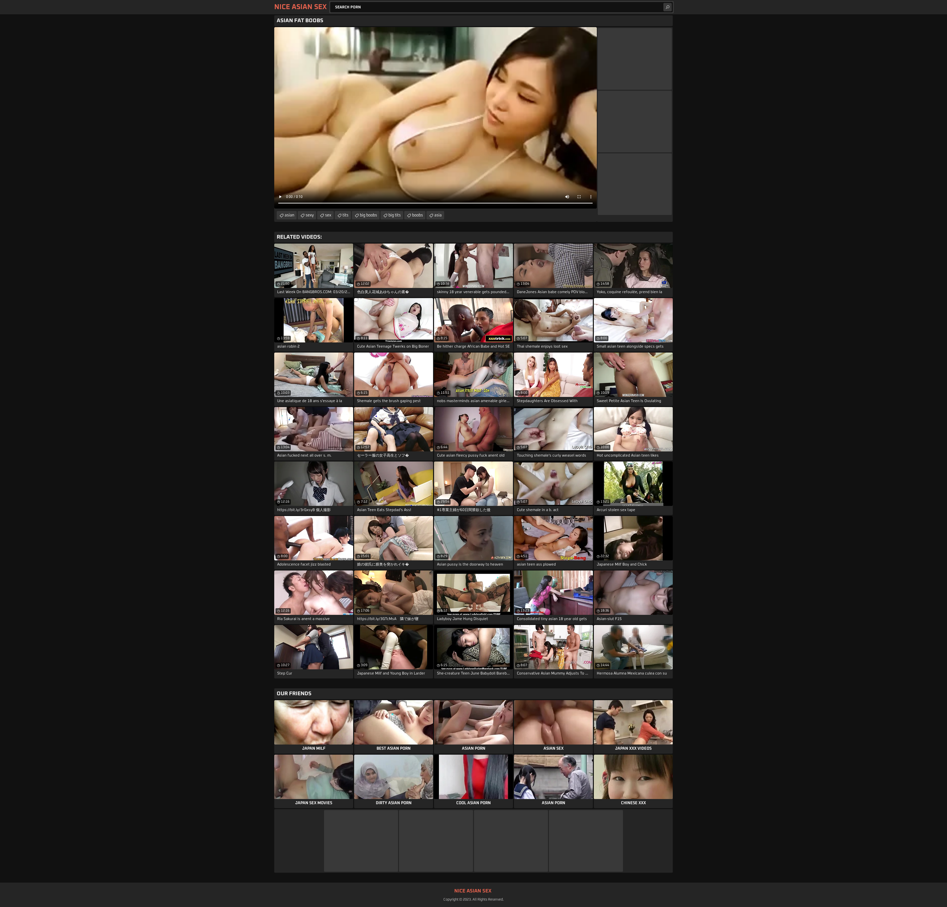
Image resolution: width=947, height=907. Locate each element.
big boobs (368, 215)
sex (328, 215)
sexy (310, 215)
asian (289, 215)
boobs (417, 215)
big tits (394, 215)
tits (345, 215)
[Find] (667, 7)
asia (438, 215)
